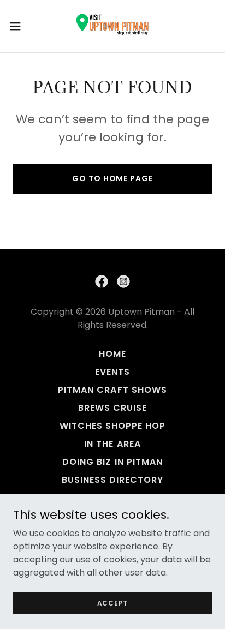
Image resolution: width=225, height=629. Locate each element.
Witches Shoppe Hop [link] (112, 426)
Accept (112, 602)
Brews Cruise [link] (112, 408)
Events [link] (112, 372)
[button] (20, 26)
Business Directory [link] (112, 480)
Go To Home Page (112, 178)
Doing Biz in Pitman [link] (112, 462)
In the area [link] (112, 444)
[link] (112, 26)
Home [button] (112, 354)
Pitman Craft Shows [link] (112, 390)
